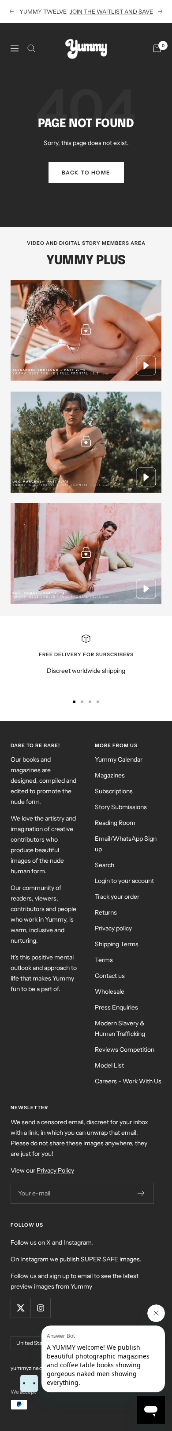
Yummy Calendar (118, 759)
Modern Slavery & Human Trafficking (120, 1028)
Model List (109, 1065)
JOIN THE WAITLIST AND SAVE (111, 11)
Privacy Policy (55, 1170)
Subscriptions (114, 791)
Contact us (110, 976)
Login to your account (124, 881)
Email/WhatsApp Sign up (126, 844)
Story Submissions (121, 807)
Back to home (86, 172)
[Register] (141, 1193)
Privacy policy (113, 928)
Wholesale (109, 991)
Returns (106, 912)
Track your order (117, 897)
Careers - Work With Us (128, 1081)
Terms (104, 960)
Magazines (110, 775)
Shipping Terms (116, 944)
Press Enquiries (116, 1007)
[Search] (31, 48)
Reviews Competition (124, 1049)
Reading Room (115, 823)
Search (104, 865)
